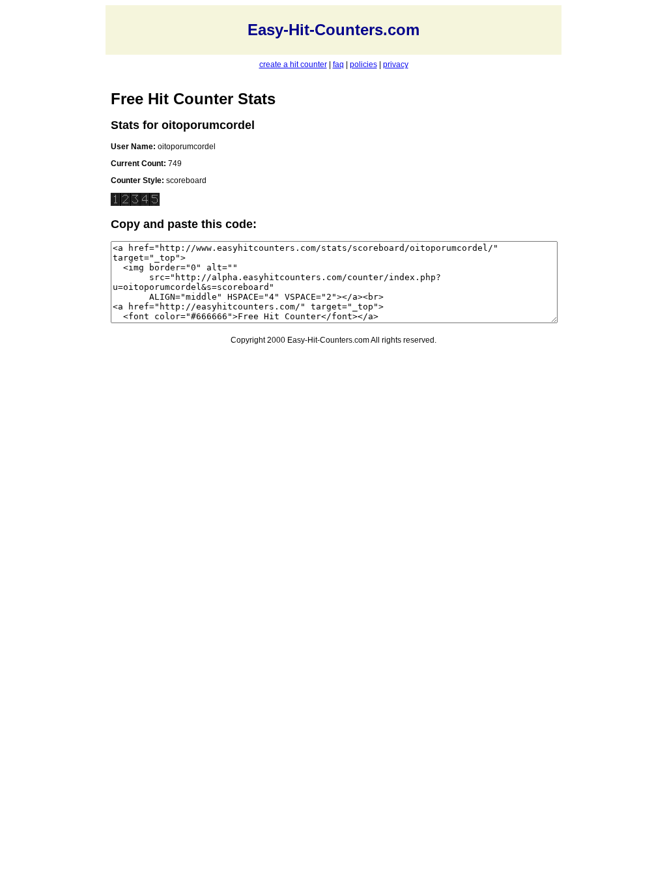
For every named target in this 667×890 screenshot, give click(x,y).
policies (363, 64)
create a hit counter (293, 64)
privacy (395, 64)
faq (338, 64)
